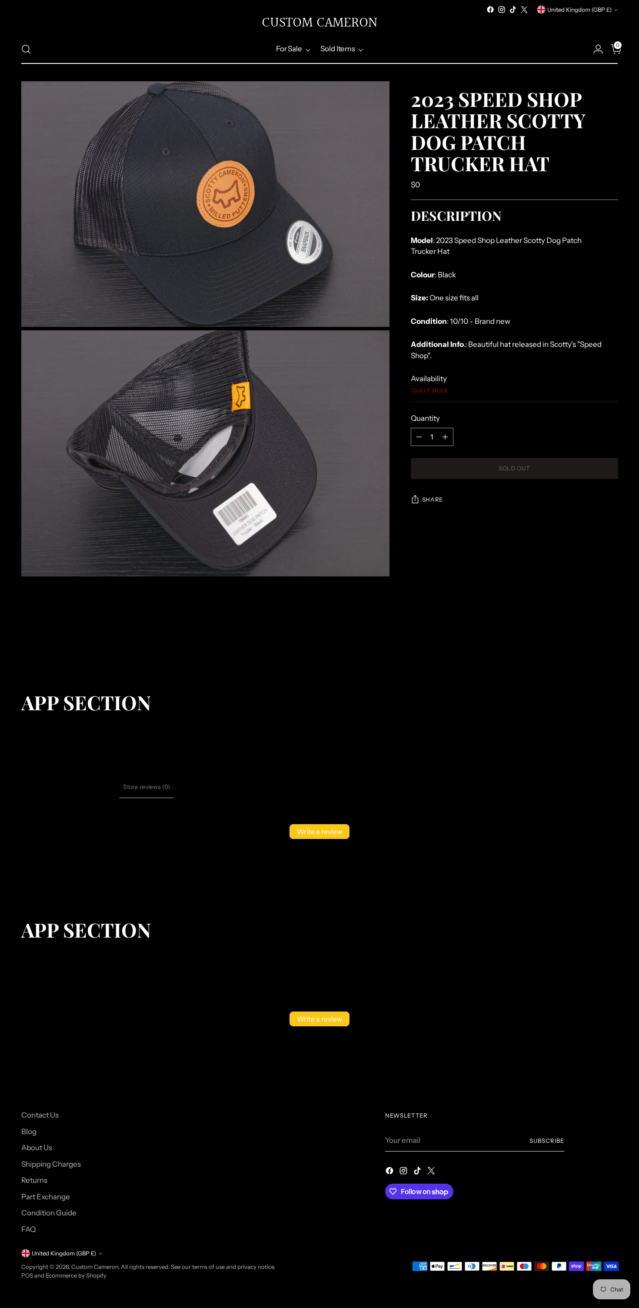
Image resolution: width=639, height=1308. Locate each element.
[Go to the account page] (594, 49)
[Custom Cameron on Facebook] (490, 9)
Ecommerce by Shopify (76, 1275)
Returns (34, 1180)
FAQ (28, 1229)
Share (432, 499)
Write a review (319, 831)
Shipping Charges (51, 1164)
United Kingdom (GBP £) (579, 9)
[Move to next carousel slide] (610, 644)
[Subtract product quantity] (419, 437)
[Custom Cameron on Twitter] (524, 9)
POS (27, 1275)
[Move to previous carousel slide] (590, 644)
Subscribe (546, 1140)
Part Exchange (45, 1196)
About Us (36, 1147)
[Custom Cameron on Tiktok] (513, 9)
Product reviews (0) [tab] (89, 787)
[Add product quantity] (445, 437)
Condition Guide (49, 1212)
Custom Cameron (94, 1266)
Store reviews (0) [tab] (146, 787)
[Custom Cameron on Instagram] (502, 9)
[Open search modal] (26, 49)
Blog (29, 1131)
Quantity (425, 418)
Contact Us (40, 1115)
